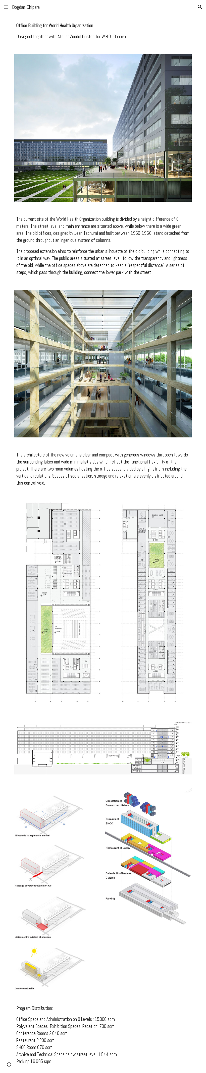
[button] (6, 7)
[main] (103, 31)
